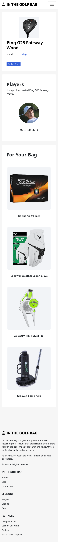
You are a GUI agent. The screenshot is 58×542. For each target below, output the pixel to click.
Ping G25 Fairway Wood (25, 45)
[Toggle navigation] (52, 4)
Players (5, 499)
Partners (8, 515)
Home (5, 477)
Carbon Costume (10, 525)
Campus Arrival (9, 521)
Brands (5, 503)
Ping (24, 54)
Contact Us (7, 486)
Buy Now (15, 64)
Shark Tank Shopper (12, 534)
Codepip (6, 530)
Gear (4, 508)
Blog (4, 481)
